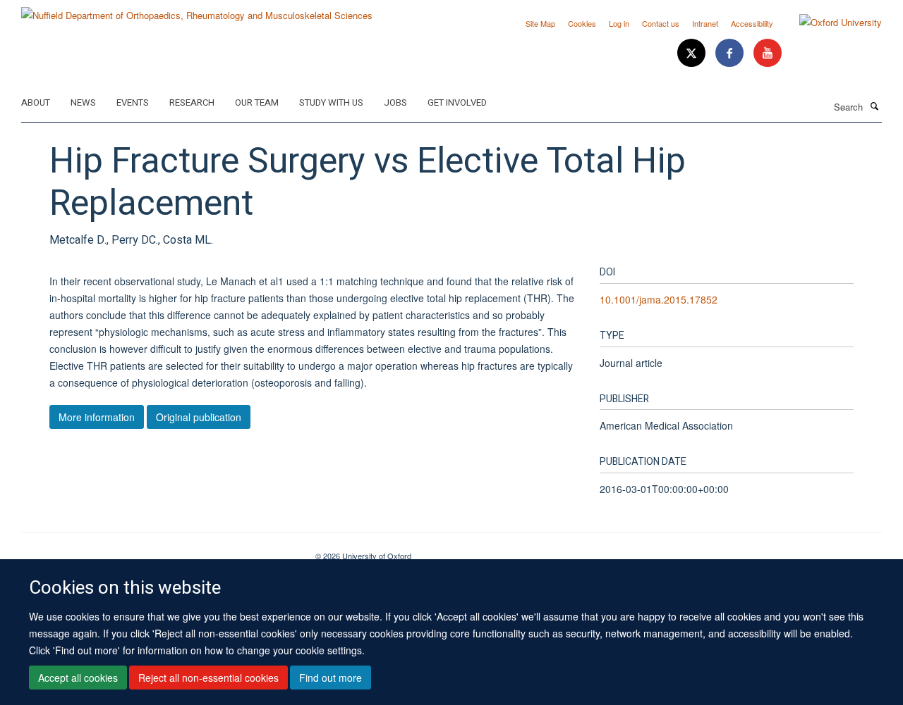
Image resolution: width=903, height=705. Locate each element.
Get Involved (457, 102)
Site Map (540, 23)
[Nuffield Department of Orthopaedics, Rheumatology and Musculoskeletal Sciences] (196, 10)
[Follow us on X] (692, 53)
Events (132, 102)
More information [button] (97, 417)
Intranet (705, 23)
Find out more (330, 677)
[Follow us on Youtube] (767, 53)
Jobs (395, 102)
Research (191, 102)
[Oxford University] (830, 22)
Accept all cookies (78, 677)
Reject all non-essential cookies (208, 677)
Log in (619, 23)
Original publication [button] (198, 417)
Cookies (582, 23)
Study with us (331, 102)
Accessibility (752, 23)
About (35, 102)
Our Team (257, 102)
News (83, 102)
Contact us (660, 23)
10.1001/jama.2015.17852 (658, 299)
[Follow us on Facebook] (730, 53)
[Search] (874, 105)
